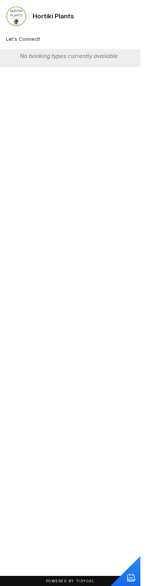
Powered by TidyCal (70, 581)
